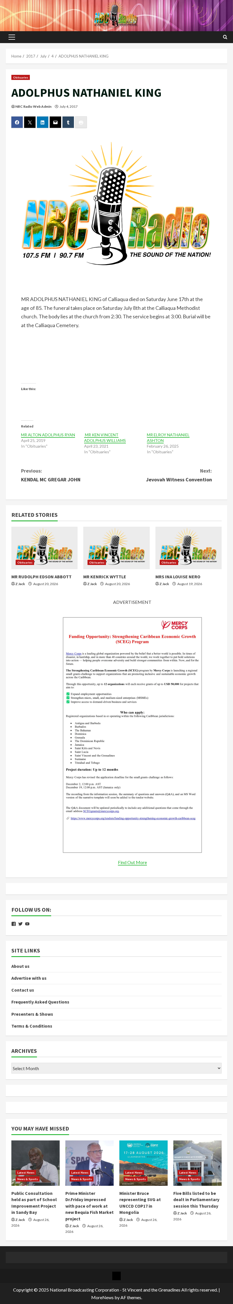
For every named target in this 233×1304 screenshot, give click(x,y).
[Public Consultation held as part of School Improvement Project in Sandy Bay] (35, 1163)
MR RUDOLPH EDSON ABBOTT (41, 576)
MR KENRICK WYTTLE (104, 576)
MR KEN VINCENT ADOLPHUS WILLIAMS (105, 437)
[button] (12, 37)
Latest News (25, 1172)
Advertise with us (29, 978)
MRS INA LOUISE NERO (177, 576)
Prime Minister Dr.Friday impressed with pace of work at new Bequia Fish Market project (89, 1206)
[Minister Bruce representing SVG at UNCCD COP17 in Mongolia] (143, 1163)
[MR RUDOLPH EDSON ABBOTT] (44, 548)
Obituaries (20, 77)
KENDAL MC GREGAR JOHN (50, 475)
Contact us (22, 990)
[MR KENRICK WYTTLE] (116, 548)
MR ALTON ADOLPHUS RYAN (48, 434)
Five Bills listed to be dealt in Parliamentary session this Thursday (196, 1199)
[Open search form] (225, 37)
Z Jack (20, 584)
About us (20, 966)
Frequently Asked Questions (40, 1002)
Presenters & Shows (32, 1014)
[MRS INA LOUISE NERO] (188, 548)
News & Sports (27, 1179)
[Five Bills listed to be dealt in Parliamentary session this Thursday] (197, 1163)
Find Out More (132, 862)
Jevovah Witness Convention (179, 475)
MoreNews (102, 1297)
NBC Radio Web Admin (33, 106)
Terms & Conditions (31, 1026)
